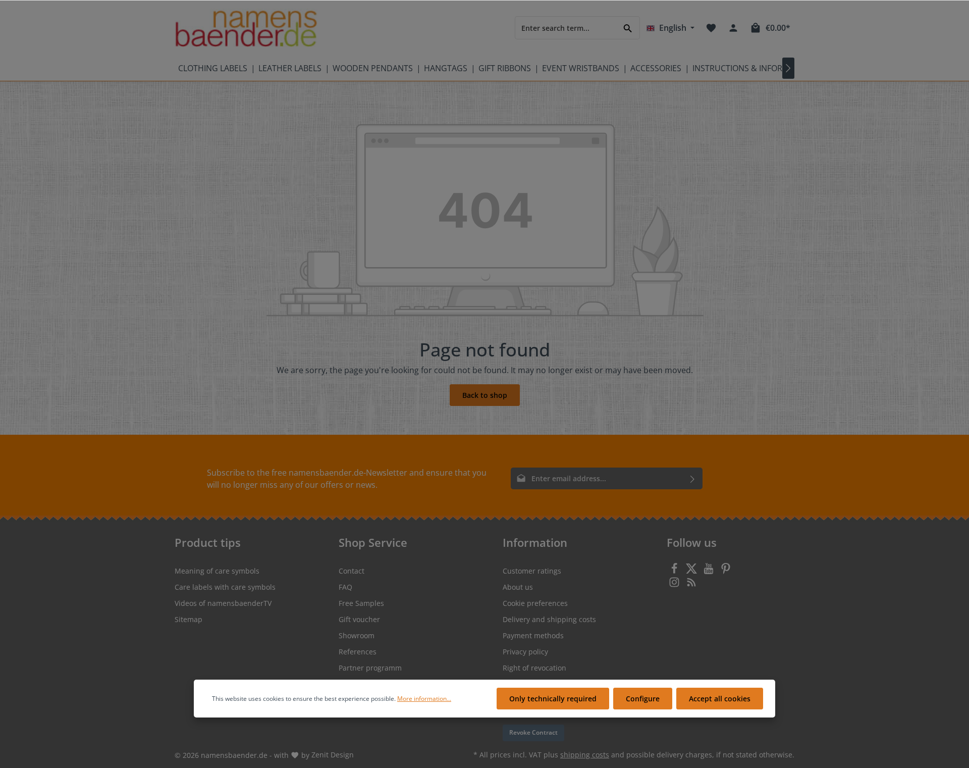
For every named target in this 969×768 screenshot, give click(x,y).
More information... (424, 698)
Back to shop (484, 395)
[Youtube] (709, 571)
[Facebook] (675, 571)
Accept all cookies (719, 698)
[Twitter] (692, 571)
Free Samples (361, 603)
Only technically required (553, 698)
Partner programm (370, 668)
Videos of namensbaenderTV (223, 603)
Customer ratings (532, 571)
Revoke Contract (533, 732)
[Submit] (693, 478)
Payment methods (533, 635)
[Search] (628, 27)
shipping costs (584, 754)
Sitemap (188, 619)
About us (518, 587)
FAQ (345, 587)
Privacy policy (525, 651)
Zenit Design (332, 754)
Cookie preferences (535, 603)
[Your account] (733, 28)
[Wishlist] (711, 28)
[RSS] (691, 585)
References (357, 651)
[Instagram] (675, 585)
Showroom (356, 635)
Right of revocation (534, 668)
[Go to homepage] (246, 28)
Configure (643, 698)
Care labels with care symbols (225, 587)
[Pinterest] (725, 571)
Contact (351, 571)
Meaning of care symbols (217, 571)
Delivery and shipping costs (549, 619)
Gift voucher (359, 619)
